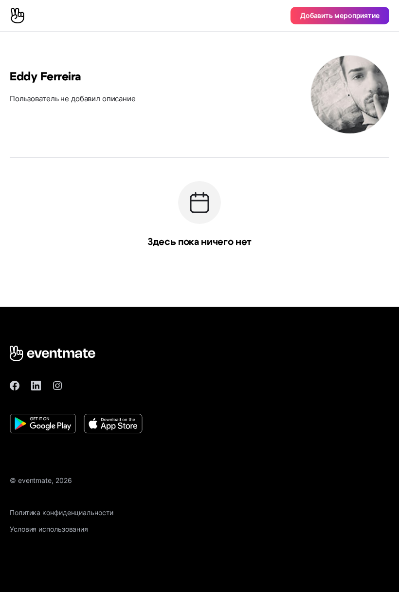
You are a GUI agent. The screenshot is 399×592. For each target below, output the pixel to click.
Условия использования (49, 529)
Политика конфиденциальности (61, 512)
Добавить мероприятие (340, 15)
